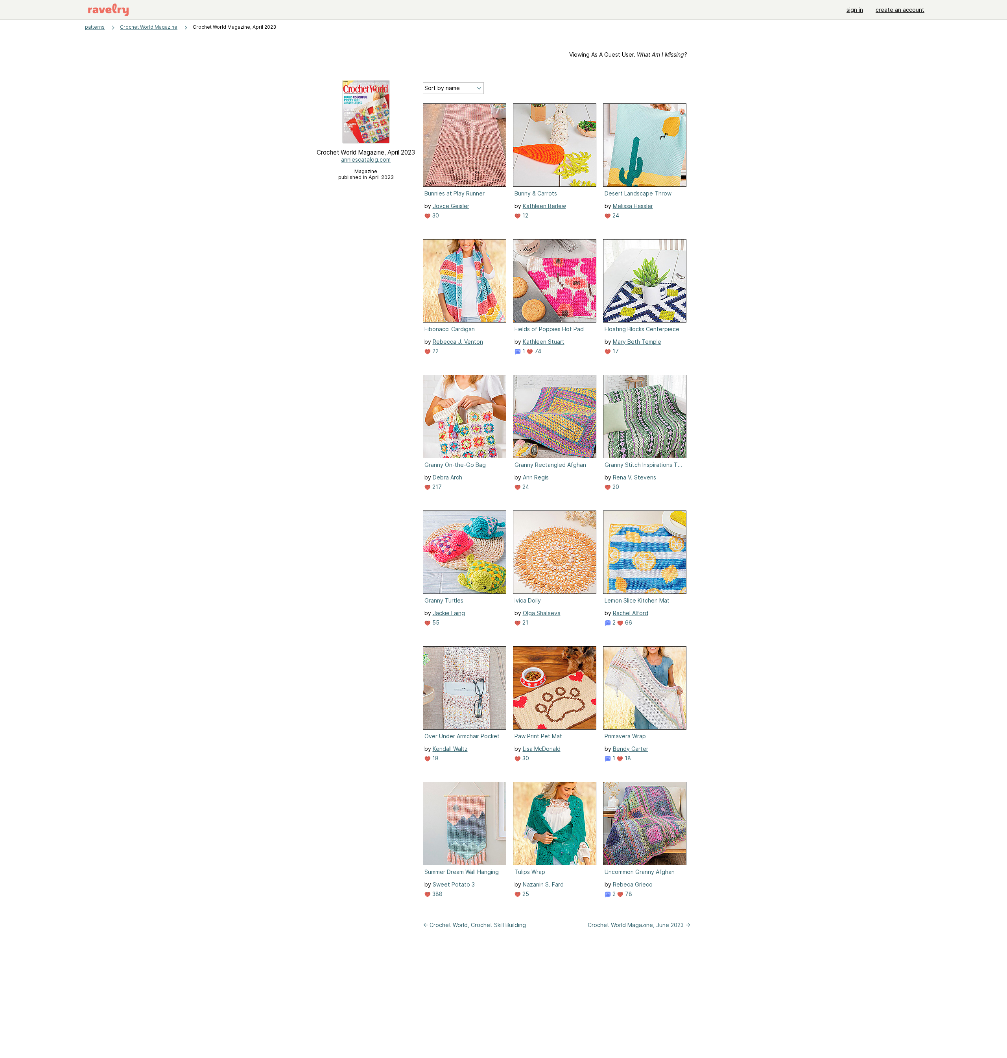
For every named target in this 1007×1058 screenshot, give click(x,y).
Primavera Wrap (625, 736)
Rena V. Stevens (634, 477)
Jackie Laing (449, 613)
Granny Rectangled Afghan (550, 464)
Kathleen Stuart (543, 341)
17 (615, 351)
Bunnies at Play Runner (454, 193)
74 (537, 351)
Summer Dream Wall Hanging (461, 871)
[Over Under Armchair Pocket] (464, 688)
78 (627, 893)
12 (524, 215)
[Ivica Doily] (554, 552)
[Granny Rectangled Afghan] (554, 416)
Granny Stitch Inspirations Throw (644, 464)
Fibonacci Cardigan (449, 329)
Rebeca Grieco (633, 884)
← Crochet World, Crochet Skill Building (474, 925)
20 (615, 486)
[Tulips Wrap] (554, 823)
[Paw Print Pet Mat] (554, 688)
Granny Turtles (443, 600)
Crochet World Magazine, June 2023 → (639, 925)
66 (627, 622)
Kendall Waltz (450, 748)
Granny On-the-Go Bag (455, 464)
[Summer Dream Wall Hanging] (464, 823)
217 (436, 486)
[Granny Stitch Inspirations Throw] (644, 416)
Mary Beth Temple (637, 341)
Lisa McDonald (542, 748)
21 (524, 622)
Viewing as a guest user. (628, 54)
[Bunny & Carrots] (554, 145)
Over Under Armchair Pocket (462, 736)
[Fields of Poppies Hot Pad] (554, 281)
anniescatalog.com (366, 159)
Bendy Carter (630, 748)
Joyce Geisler (451, 206)
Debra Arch (447, 477)
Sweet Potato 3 (454, 884)
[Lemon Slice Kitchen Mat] (644, 552)
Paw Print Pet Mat (538, 736)
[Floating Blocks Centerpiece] (644, 281)
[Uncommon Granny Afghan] (644, 823)
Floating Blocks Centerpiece (642, 329)
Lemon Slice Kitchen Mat (637, 600)
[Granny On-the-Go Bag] (464, 416)
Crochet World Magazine (148, 27)
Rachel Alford (630, 613)
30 (435, 215)
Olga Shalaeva (542, 613)
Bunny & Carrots (536, 193)
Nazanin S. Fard (543, 884)
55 (435, 622)
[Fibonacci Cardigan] (464, 281)
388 (437, 893)
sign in (855, 9)
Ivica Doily (528, 600)
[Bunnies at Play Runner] (464, 145)
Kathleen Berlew (544, 206)
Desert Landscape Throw (638, 193)
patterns (95, 27)
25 (525, 893)
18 (435, 758)
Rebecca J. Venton (458, 341)
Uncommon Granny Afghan (640, 871)
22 (435, 351)
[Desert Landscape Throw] (644, 145)
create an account (900, 9)
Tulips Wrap (530, 871)
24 (615, 215)
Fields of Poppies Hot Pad (549, 329)
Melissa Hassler (633, 206)
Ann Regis (536, 477)
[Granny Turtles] (464, 552)
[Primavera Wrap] (644, 688)
